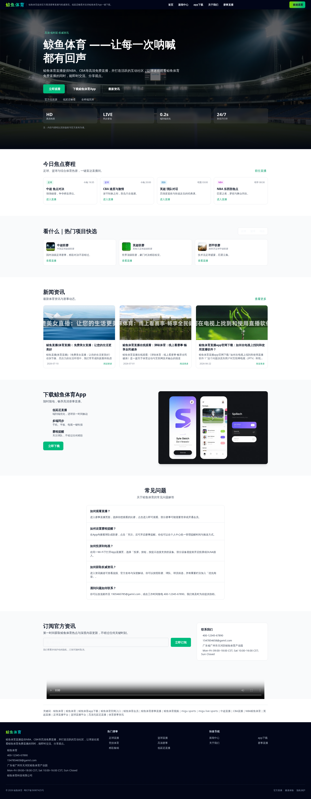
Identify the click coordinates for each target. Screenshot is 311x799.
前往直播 (260, 171)
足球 (243, 231)
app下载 (198, 4)
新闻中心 (183, 4)
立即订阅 (181, 642)
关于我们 (213, 4)
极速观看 (298, 4)
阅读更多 (107, 363)
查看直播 (51, 260)
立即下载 (54, 446)
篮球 (252, 231)
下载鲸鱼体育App (84, 89)
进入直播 (51, 199)
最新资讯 (114, 89)
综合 (262, 231)
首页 (170, 4)
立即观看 (54, 89)
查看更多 (260, 299)
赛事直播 (228, 4)
